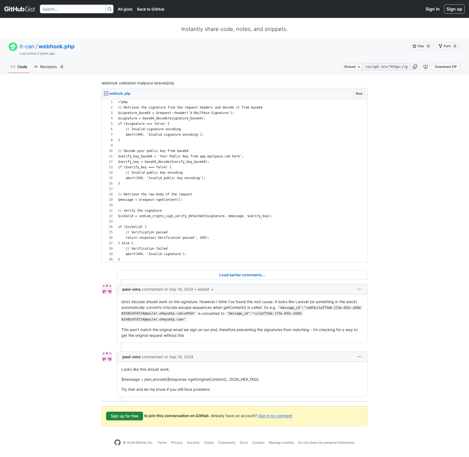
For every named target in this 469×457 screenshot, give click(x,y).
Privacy (177, 442)
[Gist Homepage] (20, 9)
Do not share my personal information (326, 442)
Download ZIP (446, 67)
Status (209, 442)
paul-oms (131, 289)
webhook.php (57, 46)
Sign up (454, 9)
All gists (125, 9)
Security (193, 442)
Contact (258, 442)
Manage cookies (281, 442)
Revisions (51, 66)
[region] (234, 180)
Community (227, 442)
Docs (244, 442)
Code (22, 66)
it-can (27, 46)
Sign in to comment (275, 415)
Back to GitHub (150, 9)
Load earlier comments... (242, 274)
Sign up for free (124, 416)
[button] (415, 67)
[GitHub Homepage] (117, 442)
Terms (162, 442)
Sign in (433, 9)
